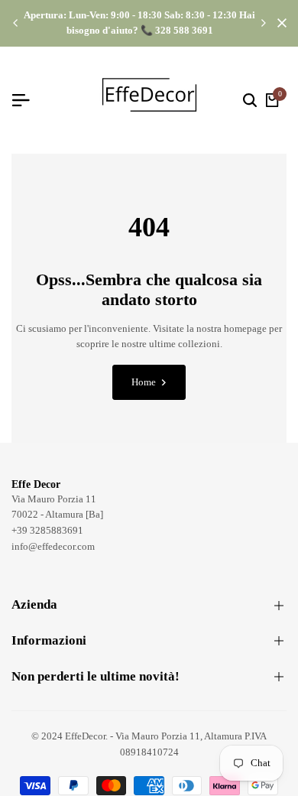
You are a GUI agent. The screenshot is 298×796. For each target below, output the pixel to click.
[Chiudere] (279, 23)
